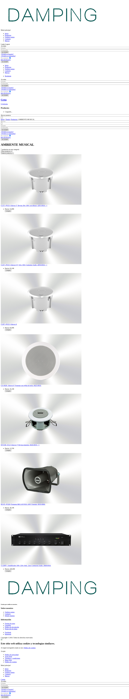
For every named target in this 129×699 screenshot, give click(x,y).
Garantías (8, 625)
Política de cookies (30, 648)
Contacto (8, 39)
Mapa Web (8, 660)
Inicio (6, 33)
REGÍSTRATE (6, 60)
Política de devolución (12, 627)
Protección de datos (11, 629)
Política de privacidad (12, 655)
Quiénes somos (10, 37)
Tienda (8, 119)
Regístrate (8, 76)
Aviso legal (8, 656)
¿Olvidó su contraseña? (8, 56)
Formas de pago (10, 623)
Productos (8, 35)
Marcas (7, 41)
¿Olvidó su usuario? (7, 54)
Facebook (8, 632)
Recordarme (5, 58)
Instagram (8, 634)
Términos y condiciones (12, 658)
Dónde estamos (10, 616)
